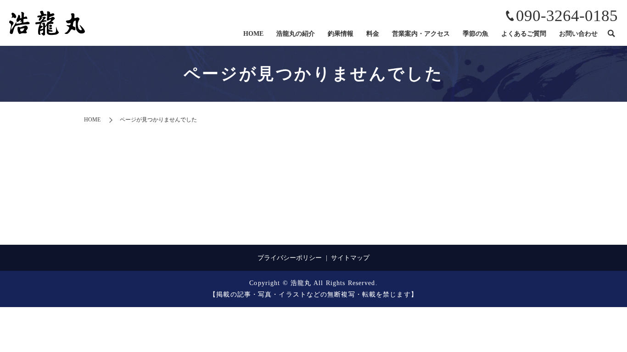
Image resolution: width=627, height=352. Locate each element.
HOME (253, 33)
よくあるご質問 (523, 33)
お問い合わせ (578, 33)
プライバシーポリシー (290, 257)
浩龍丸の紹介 (295, 33)
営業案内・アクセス (421, 33)
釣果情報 (340, 33)
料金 (372, 33)
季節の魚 (475, 33)
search (611, 34)
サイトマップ (350, 257)
